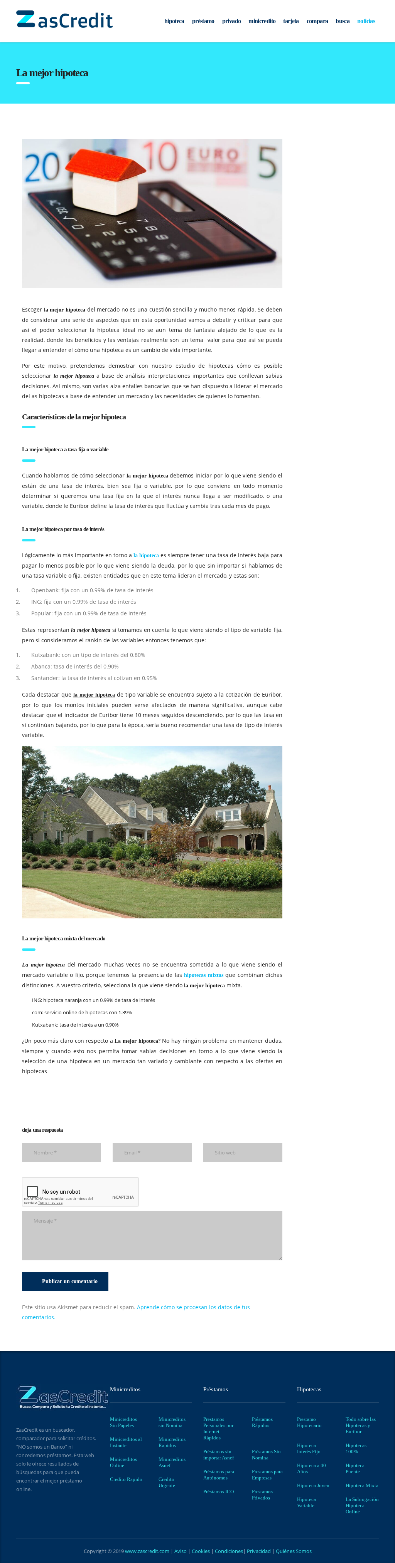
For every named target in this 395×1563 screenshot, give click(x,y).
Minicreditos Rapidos (172, 1442)
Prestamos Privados (262, 1495)
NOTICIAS (366, 21)
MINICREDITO (261, 21)
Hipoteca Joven (313, 1485)
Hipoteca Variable (306, 1502)
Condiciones (228, 1551)
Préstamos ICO (218, 1491)
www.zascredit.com (146, 1551)
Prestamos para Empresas (267, 1475)
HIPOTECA (174, 21)
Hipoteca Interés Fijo (309, 1448)
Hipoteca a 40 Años (311, 1468)
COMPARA (317, 21)
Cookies (201, 1551)
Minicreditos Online (123, 1462)
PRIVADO (231, 21)
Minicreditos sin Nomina (172, 1422)
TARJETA (291, 21)
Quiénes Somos (293, 1551)
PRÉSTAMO (203, 21)
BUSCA (342, 21)
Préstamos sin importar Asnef (218, 1455)
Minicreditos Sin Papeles (123, 1422)
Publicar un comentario (70, 1281)
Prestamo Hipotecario (309, 1422)
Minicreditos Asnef (172, 1462)
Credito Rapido (126, 1479)
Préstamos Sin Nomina (266, 1455)
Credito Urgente (167, 1482)
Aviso (181, 1551)
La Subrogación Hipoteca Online (362, 1505)
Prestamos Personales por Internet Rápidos (218, 1428)
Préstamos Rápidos (262, 1422)
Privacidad (259, 1551)
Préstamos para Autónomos (218, 1475)
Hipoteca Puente (355, 1468)
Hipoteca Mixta (362, 1485)
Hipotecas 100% (356, 1448)
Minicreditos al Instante (126, 1442)
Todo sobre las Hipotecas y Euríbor (361, 1425)
